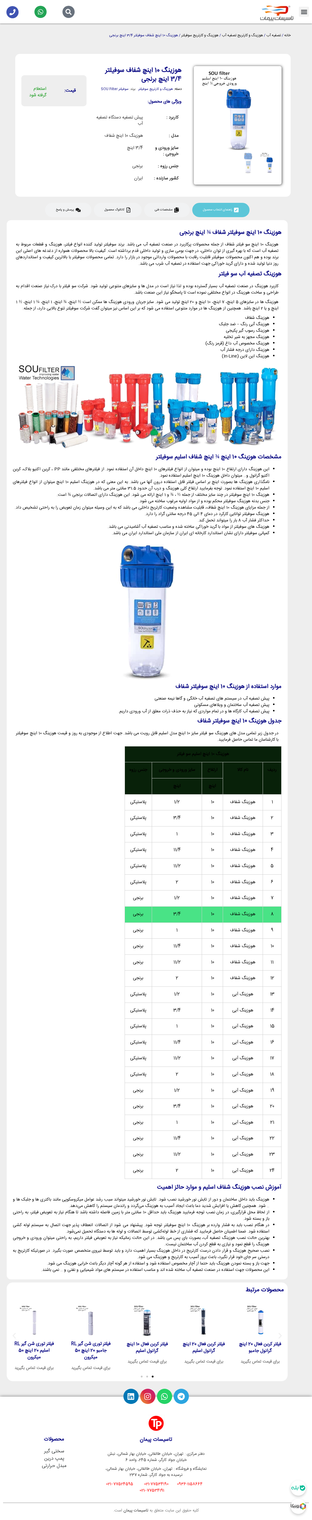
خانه (287, 35)
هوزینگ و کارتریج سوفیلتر (199, 35)
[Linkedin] (131, 1396)
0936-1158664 (190, 1484)
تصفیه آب (273, 35)
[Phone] (12, 12)
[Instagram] (147, 1396)
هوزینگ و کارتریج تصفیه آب (242, 35)
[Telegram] (181, 1396)
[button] (304, 12)
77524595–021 (119, 1484)
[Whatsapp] (40, 12)
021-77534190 (156, 1484)
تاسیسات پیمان (135, 1510)
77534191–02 (152, 1490)
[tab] (221, 210)
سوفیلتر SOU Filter (115, 89)
